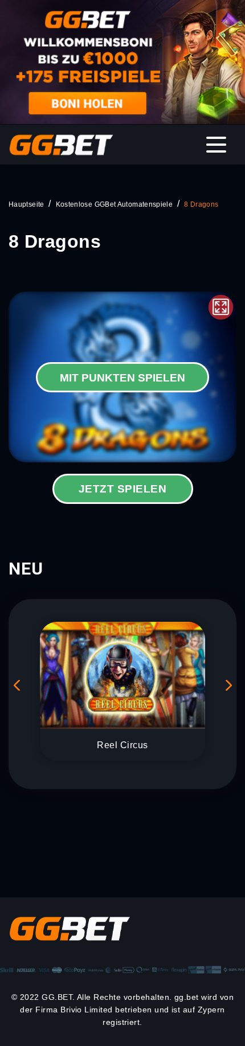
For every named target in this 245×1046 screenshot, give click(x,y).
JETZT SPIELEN (122, 489)
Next (227, 685)
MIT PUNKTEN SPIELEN (122, 378)
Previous (18, 685)
